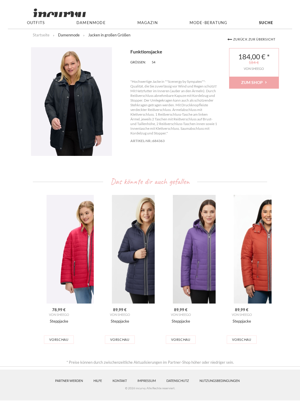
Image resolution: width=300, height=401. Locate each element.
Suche (266, 23)
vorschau (59, 339)
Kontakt (119, 381)
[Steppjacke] (59, 249)
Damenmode (91, 23)
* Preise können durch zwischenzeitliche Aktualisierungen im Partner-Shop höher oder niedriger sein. (150, 362)
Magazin (147, 23)
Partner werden (69, 381)
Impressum (146, 381)
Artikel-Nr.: (141, 141)
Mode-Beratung (209, 23)
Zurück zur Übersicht (254, 39)
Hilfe (97, 381)
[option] (58, 269)
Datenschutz (177, 381)
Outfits (36, 23)
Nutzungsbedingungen (220, 381)
